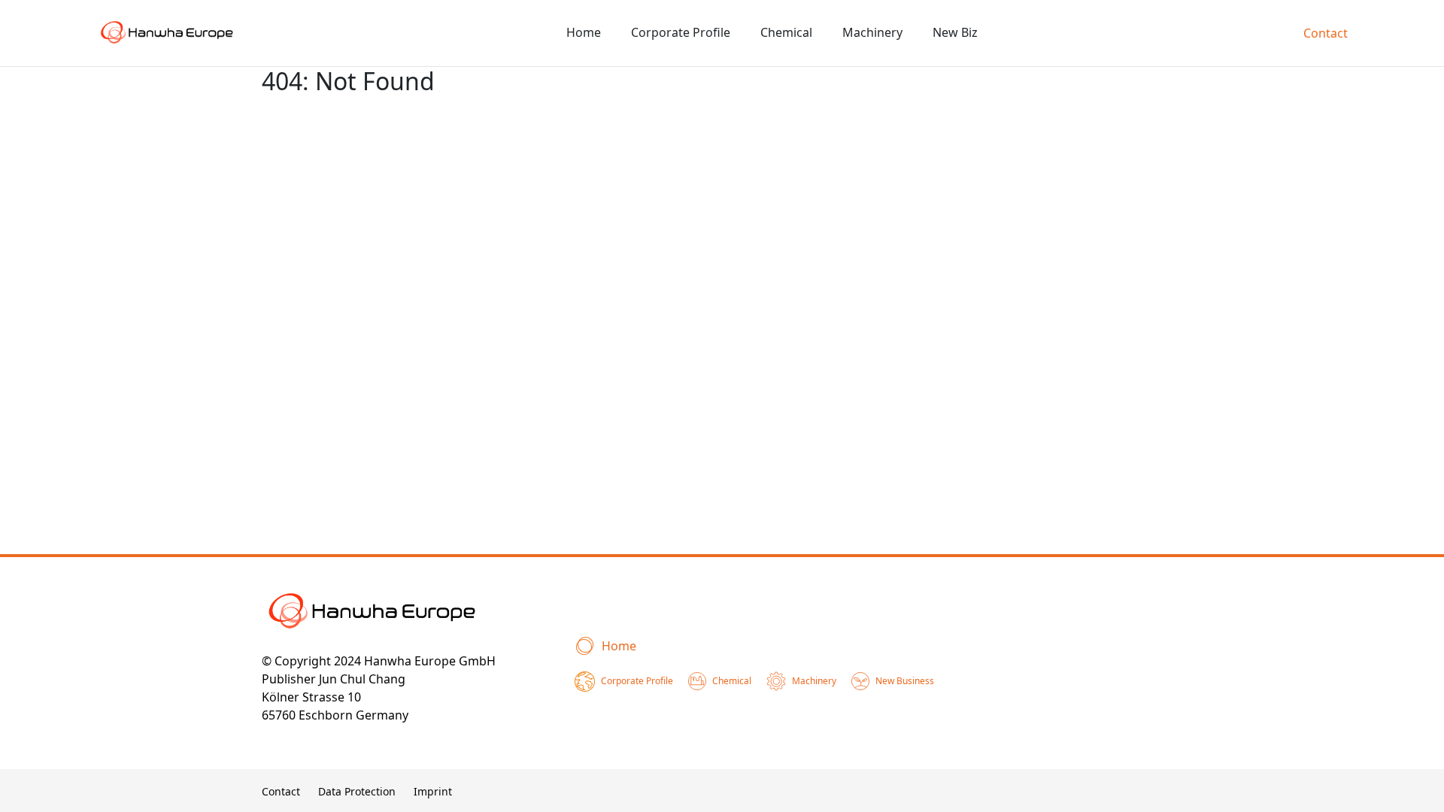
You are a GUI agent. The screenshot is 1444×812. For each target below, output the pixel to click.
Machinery (872, 32)
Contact (1325, 33)
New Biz (955, 32)
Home (583, 32)
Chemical (786, 32)
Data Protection (357, 791)
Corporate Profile (680, 32)
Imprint (433, 791)
